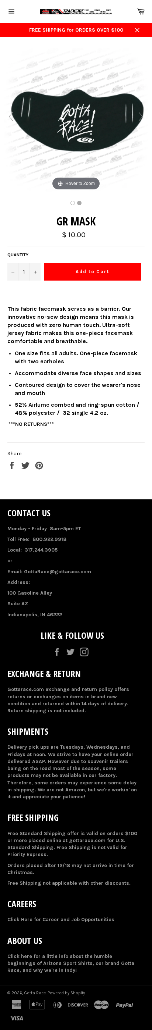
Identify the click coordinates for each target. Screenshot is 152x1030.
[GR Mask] (72, 203)
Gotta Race (35, 993)
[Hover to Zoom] (76, 120)
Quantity (17, 254)
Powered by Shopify (66, 993)
